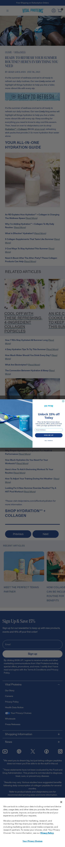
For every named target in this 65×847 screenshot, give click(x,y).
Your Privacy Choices (32, 841)
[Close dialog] (63, 401)
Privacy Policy (47, 833)
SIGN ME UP (48, 435)
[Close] (61, 802)
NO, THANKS (49, 440)
